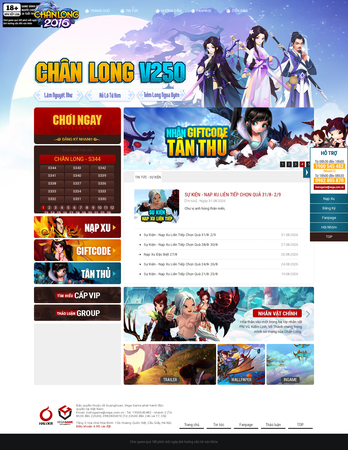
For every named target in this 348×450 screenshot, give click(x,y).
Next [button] (308, 314)
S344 (52, 168)
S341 (52, 175)
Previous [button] (130, 314)
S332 (52, 199)
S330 (102, 199)
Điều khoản (84, 426)
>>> (306, 172)
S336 (102, 183)
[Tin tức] (191, 201)
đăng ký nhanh (77, 139)
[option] (219, 138)
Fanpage (329, 218)
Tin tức (132, 11)
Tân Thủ (77, 273)
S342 (102, 168)
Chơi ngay (77, 121)
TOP (329, 237)
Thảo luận (273, 425)
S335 (52, 191)
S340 (77, 175)
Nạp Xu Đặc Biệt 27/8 (160, 254)
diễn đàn (240, 11)
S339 (102, 175)
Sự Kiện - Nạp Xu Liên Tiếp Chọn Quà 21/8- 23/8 (180, 274)
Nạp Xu (329, 199)
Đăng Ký (328, 208)
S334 (77, 191)
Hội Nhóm (329, 227)
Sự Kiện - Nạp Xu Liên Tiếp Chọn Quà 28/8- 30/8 (180, 245)
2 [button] (289, 164)
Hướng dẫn (171, 11)
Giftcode (77, 250)
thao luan (77, 313)
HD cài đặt (103, 426)
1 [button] (283, 164)
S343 (77, 168)
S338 (52, 183)
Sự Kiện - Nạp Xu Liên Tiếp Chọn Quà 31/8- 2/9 (233, 194)
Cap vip (77, 295)
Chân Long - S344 (77, 159)
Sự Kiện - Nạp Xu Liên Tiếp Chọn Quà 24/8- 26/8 (180, 264)
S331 (77, 199)
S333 (102, 191)
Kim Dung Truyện (56, 14)
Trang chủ (100, 11)
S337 (77, 183)
